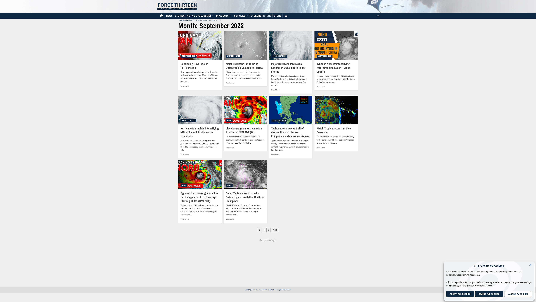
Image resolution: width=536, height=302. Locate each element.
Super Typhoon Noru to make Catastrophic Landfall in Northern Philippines (245, 197)
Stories (180, 15)
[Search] (377, 15)
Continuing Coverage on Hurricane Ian (194, 66)
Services (239, 15)
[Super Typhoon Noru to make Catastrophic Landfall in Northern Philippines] (245, 174)
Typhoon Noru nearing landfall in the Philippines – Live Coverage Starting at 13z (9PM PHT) (199, 197)
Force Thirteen (176, 5)
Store (277, 15)
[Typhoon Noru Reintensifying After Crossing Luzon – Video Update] (336, 45)
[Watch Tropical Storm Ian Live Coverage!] (336, 110)
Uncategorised (188, 56)
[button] (530, 265)
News (169, 15)
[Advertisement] (268, 262)
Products (222, 15)
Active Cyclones (199, 16)
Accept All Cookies (460, 293)
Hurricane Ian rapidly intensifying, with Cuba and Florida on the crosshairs (199, 132)
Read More (184, 86)
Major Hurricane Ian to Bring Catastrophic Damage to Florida (244, 66)
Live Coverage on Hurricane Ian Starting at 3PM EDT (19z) (244, 130)
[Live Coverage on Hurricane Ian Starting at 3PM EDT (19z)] (245, 110)
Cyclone (261, 15)
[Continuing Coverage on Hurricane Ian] (200, 45)
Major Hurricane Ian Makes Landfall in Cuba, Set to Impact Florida (289, 68)
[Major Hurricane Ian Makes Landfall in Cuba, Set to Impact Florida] (290, 45)
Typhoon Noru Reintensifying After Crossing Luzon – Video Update (333, 68)
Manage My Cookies (518, 293)
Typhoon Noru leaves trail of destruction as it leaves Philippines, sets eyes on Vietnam (290, 132)
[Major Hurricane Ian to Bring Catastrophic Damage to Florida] (245, 45)
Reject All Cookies (489, 293)
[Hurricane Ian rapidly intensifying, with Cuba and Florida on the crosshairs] (200, 110)
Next (275, 230)
